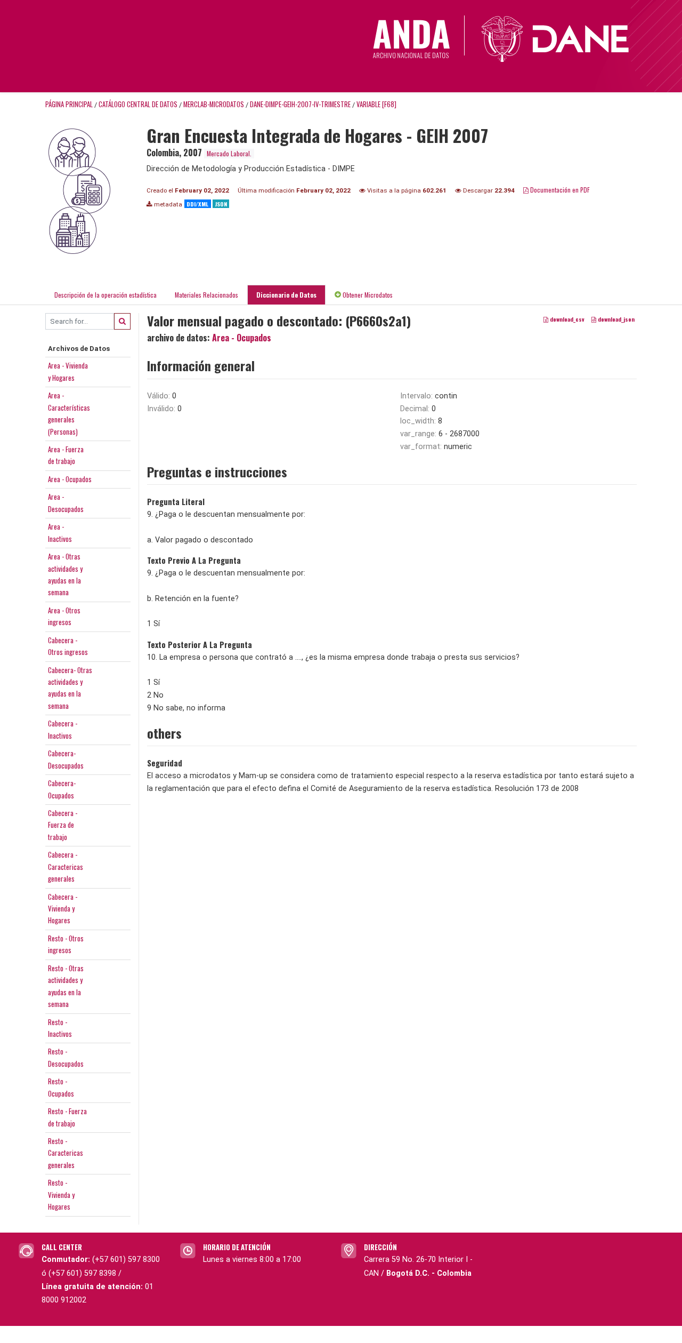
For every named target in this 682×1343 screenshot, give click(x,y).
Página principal (69, 104)
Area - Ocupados (70, 479)
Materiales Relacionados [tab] (206, 294)
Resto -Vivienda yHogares (61, 1194)
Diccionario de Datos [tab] (286, 294)
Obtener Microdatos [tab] (367, 294)
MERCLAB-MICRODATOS (213, 104)
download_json (615, 319)
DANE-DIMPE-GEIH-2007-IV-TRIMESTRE (300, 104)
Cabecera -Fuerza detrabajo (62, 825)
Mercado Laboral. (229, 153)
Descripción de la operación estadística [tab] (105, 294)
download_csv (566, 319)
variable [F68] (376, 104)
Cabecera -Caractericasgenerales (65, 866)
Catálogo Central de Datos (138, 104)
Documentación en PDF (559, 189)
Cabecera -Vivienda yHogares (62, 908)
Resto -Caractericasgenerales (65, 1153)
